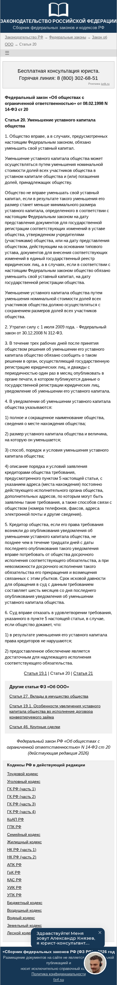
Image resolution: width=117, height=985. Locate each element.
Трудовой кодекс (22, 773)
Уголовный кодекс (23, 781)
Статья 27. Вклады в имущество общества (48, 696)
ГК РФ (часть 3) (21, 804)
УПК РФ (14, 895)
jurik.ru (105, 83)
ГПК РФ (14, 826)
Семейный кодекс (23, 834)
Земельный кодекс (24, 925)
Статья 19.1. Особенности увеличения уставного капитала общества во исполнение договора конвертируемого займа (55, 711)
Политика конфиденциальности (59, 974)
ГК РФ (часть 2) (21, 796)
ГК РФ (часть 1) (21, 789)
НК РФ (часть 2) (21, 857)
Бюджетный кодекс (24, 902)
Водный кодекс (21, 917)
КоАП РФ (15, 819)
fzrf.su (58, 980)
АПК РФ (14, 864)
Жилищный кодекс (24, 842)
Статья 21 (83, 673)
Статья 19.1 (35, 673)
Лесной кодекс (20, 933)
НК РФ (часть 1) (21, 849)
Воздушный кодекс (24, 910)
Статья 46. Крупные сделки (34, 726)
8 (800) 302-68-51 (77, 78)
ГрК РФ (13, 872)
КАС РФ (14, 880)
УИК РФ (14, 887)
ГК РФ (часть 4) (21, 811)
